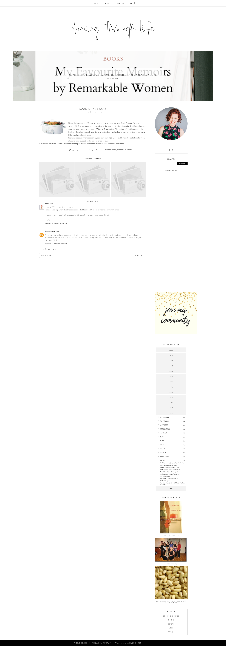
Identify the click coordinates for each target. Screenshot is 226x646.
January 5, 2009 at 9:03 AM (56, 244)
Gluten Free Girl (171, 535)
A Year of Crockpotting (105, 129)
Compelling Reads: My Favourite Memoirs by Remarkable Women (113, 74)
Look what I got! (164, 481)
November (165, 421)
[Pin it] (96, 150)
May (162, 445)
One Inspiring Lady (165, 476)
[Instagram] (169, 150)
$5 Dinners (114, 138)
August (163, 433)
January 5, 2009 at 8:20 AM (56, 223)
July (162, 437)
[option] (113, 76)
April (162, 448)
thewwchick (50, 231)
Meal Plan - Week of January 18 (169, 472)
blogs (114, 150)
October (164, 425)
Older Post (140, 255)
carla (47, 203)
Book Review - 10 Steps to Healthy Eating (172, 463)
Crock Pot (125, 123)
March (163, 452)
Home (95, 3)
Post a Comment (49, 249)
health (171, 624)
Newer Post (46, 255)
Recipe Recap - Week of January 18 (170, 469)
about (107, 3)
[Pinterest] (172, 150)
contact (121, 3)
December (164, 417)
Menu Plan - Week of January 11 (169, 478)
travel (171, 632)
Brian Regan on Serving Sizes (168, 465)
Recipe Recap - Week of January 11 (169, 474)
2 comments (76, 150)
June (162, 441)
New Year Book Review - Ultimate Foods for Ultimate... (172, 483)
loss (171, 628)
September (165, 429)
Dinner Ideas (121, 150)
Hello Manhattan (102, 643)
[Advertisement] (171, 249)
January (164, 460)
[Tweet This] (92, 150)
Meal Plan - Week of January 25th (169, 467)
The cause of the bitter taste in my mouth (171, 602)
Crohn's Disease (171, 616)
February (164, 456)
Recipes (129, 150)
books (171, 620)
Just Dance (171, 564)
